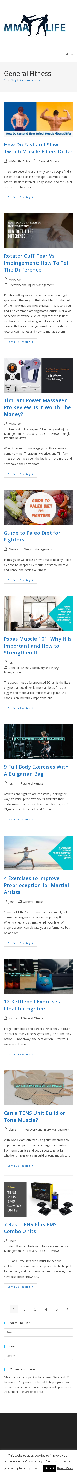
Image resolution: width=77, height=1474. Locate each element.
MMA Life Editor (19, 161)
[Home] (5, 80)
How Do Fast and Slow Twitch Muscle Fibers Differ (38, 148)
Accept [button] (50, 1468)
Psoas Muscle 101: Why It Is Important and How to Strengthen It (38, 645)
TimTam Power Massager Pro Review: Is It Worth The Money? (37, 407)
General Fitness (30, 80)
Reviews (54, 434)
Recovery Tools (35, 434)
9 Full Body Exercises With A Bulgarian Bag (36, 770)
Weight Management (38, 549)
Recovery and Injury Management (31, 285)
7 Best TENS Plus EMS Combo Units (30, 1228)
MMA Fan (15, 279)
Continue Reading (22, 198)
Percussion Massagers (24, 429)
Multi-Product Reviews (23, 1246)
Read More (65, 1468)
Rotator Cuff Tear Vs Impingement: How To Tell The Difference (37, 262)
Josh (11, 662)
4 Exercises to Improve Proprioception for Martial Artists (36, 885)
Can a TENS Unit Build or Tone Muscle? (34, 1116)
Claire (12, 549)
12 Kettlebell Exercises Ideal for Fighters (32, 1005)
